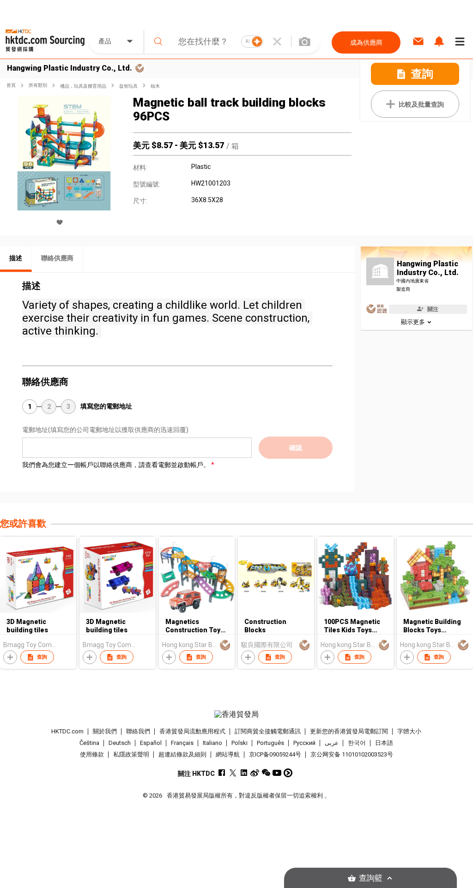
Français (182, 742)
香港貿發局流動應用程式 (192, 731)
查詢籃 (370, 878)
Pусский (304, 742)
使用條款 (92, 754)
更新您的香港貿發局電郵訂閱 (349, 731)
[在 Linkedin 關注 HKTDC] (243, 772)
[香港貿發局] (236, 714)
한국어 (357, 742)
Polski (239, 742)
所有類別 (38, 85)
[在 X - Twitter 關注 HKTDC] (232, 772)
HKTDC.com (67, 731)
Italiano (212, 742)
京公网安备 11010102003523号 (351, 754)
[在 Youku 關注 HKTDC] (288, 772)
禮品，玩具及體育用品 (83, 86)
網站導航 (228, 754)
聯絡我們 (138, 731)
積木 (155, 86)
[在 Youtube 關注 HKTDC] (277, 772)
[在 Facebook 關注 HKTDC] (221, 772)
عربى (332, 742)
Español (151, 742)
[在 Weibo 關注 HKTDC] (254, 772)
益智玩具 (128, 86)
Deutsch (120, 742)
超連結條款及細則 (182, 754)
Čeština (89, 742)
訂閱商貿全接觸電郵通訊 (268, 731)
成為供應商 (366, 42)
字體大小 (409, 731)
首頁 (11, 85)
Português (270, 742)
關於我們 (105, 731)
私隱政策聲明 (131, 754)
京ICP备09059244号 (275, 754)
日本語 (384, 742)
